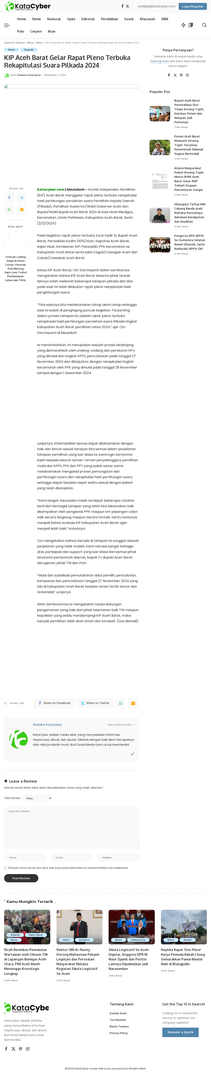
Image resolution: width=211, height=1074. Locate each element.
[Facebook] (122, 6)
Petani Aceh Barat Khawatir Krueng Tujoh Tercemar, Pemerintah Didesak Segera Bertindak (188, 145)
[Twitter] (127, 6)
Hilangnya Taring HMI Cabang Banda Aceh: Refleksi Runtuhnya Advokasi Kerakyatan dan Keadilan (189, 212)
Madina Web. (137, 1068)
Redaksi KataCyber (29, 75)
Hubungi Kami (159, 61)
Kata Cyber (36, 934)
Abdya (188, 939)
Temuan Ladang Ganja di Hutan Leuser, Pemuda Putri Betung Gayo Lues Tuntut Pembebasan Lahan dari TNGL (15, 268)
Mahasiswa (138, 939)
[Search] (204, 25)
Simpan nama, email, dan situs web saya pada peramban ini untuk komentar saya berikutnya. (68, 868)
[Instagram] (187, 75)
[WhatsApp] (9, 210)
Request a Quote (180, 1032)
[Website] (132, 754)
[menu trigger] (9, 25)
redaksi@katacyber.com (157, 6)
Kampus (84, 939)
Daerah (28, 49)
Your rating (12, 798)
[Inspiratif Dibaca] (27, 6)
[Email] (22, 210)
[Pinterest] (181, 75)
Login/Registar (193, 6)
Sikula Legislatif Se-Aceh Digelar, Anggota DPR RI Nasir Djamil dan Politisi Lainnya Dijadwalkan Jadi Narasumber (129, 959)
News (11, 49)
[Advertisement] (88, 411)
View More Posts (120, 724)
